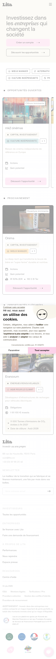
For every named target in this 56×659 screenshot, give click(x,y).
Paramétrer (14, 350)
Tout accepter (42, 350)
